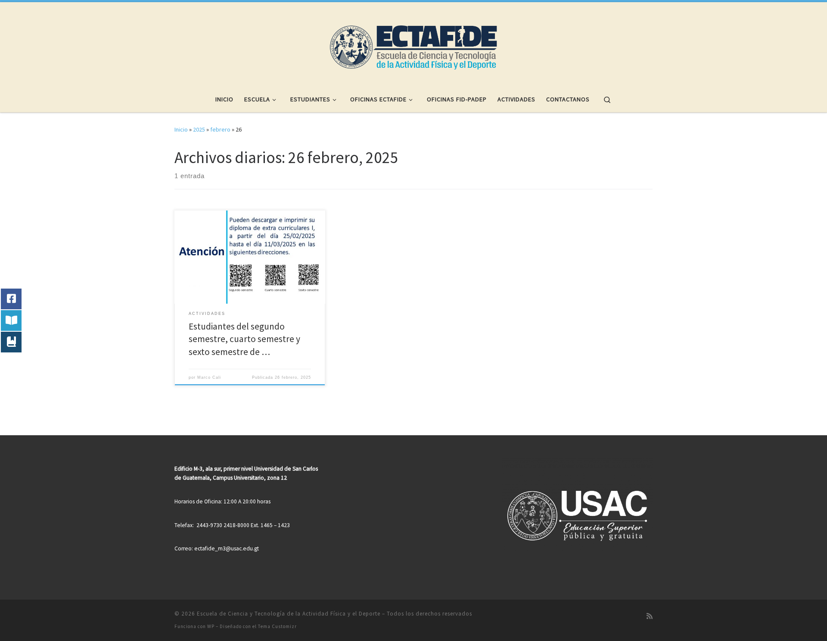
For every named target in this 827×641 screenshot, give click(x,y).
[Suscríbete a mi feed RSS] (650, 616)
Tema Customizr (277, 626)
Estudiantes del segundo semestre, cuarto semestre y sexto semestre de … (244, 339)
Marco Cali (209, 377)
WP (211, 626)
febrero (220, 129)
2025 (199, 129)
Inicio (181, 129)
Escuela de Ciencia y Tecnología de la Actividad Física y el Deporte (288, 613)
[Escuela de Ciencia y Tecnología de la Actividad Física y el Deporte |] (413, 42)
